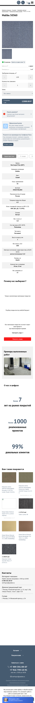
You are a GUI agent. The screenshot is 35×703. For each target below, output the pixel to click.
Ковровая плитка (21, 10)
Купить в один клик (17, 62)
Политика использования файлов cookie (17, 685)
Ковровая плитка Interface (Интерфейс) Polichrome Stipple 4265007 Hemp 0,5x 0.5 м (25, 489)
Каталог (14, 10)
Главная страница (6, 10)
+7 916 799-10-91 (18, 669)
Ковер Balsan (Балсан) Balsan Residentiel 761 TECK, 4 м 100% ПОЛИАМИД (25, 537)
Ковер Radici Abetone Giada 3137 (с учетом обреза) (8, 513)
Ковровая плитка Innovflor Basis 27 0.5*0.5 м (7, 560)
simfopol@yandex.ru (8, 583)
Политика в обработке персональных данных (17, 680)
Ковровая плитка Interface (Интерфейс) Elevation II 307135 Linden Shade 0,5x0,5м (8, 489)
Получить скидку (18, 339)
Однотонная (5, 11)
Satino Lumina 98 (23, 514)
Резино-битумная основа (16, 11)
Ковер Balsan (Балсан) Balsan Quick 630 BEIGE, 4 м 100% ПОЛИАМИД (8, 536)
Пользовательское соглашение (17, 682)
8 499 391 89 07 (7, 581)
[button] (6, 365)
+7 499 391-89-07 (18, 666)
